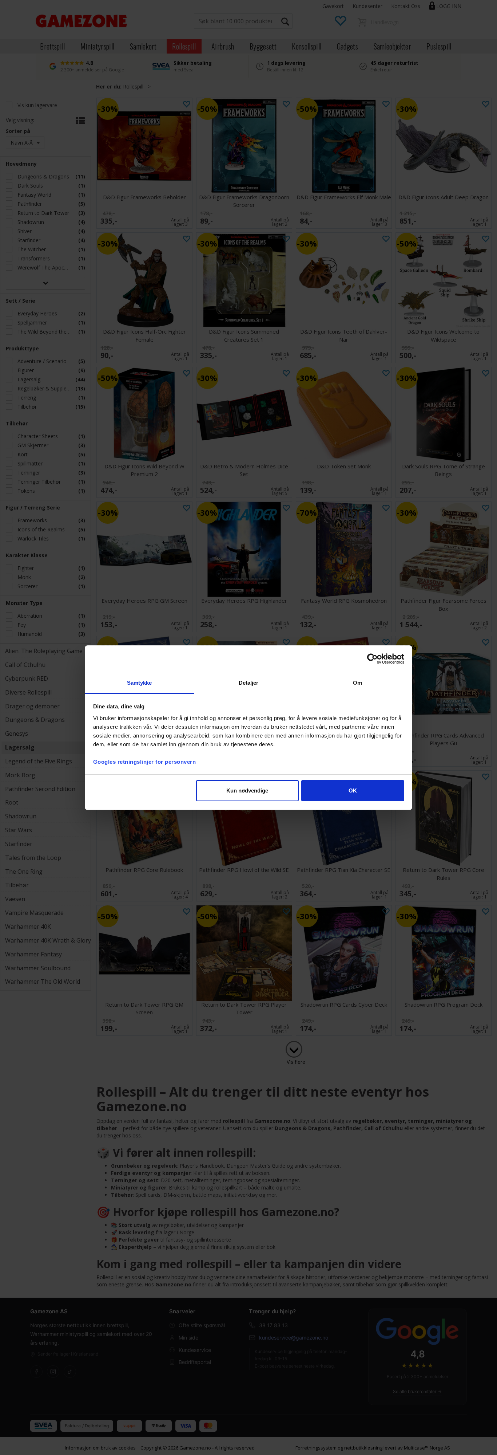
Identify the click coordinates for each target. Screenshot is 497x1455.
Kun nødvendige (247, 790)
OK (353, 790)
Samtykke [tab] (139, 683)
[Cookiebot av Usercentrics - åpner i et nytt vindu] (372, 658)
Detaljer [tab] (249, 683)
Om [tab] (357, 683)
